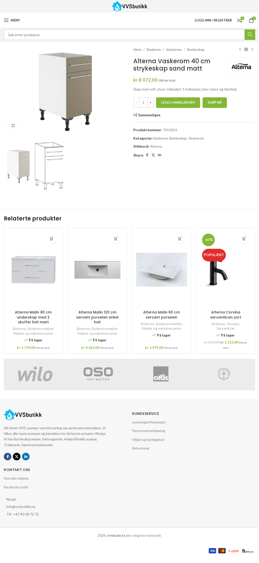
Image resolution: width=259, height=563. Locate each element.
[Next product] (252, 50)
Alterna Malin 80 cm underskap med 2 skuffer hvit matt (33, 317)
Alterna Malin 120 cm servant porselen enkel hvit (97, 317)
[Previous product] (240, 50)
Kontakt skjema (16, 478)
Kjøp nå (215, 102)
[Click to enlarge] (13, 125)
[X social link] (153, 155)
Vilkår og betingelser (148, 439)
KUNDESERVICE (145, 413)
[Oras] (161, 374)
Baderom (154, 49)
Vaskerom (174, 49)
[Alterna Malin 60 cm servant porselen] (161, 270)
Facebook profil (16, 487)
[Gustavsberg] (223, 374)
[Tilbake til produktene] (246, 50)
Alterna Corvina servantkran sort (225, 315)
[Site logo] (129, 6)
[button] (52, 238)
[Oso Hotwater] (98, 374)
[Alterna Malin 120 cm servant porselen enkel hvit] (97, 270)
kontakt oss (17, 469)
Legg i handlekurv (178, 102)
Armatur (233, 324)
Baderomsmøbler (40, 329)
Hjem (137, 49)
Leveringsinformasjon (149, 422)
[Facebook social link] (147, 155)
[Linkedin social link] (160, 155)
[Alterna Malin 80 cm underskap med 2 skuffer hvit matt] (33, 270)
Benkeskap (196, 49)
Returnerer (141, 448)
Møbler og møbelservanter (33, 333)
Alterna (156, 146)
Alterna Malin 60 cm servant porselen (161, 315)
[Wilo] (35, 374)
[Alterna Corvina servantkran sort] (225, 270)
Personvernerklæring (148, 431)
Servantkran (226, 328)
